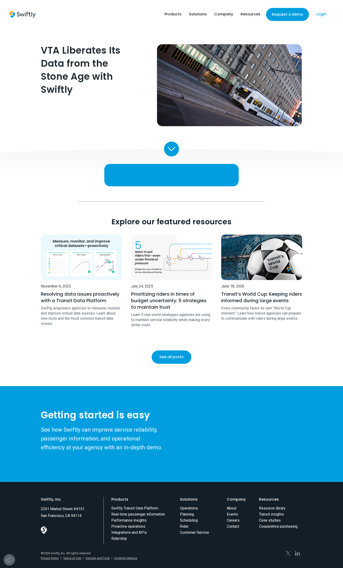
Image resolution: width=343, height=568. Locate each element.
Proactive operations (128, 526)
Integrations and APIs (129, 532)
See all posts (171, 357)
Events (232, 514)
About (231, 508)
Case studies (270, 520)
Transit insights (271, 514)
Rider (184, 526)
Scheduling (189, 520)
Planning (187, 514)
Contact (233, 526)
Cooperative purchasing (278, 526)
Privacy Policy (50, 558)
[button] (173, 15)
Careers (233, 520)
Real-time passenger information (138, 514)
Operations (189, 508)
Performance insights (129, 520)
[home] (22, 14)
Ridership (119, 538)
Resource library (272, 508)
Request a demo (287, 14)
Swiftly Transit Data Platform (134, 508)
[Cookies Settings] (9, 560)
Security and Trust (98, 558)
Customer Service (194, 532)
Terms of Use (72, 558)
